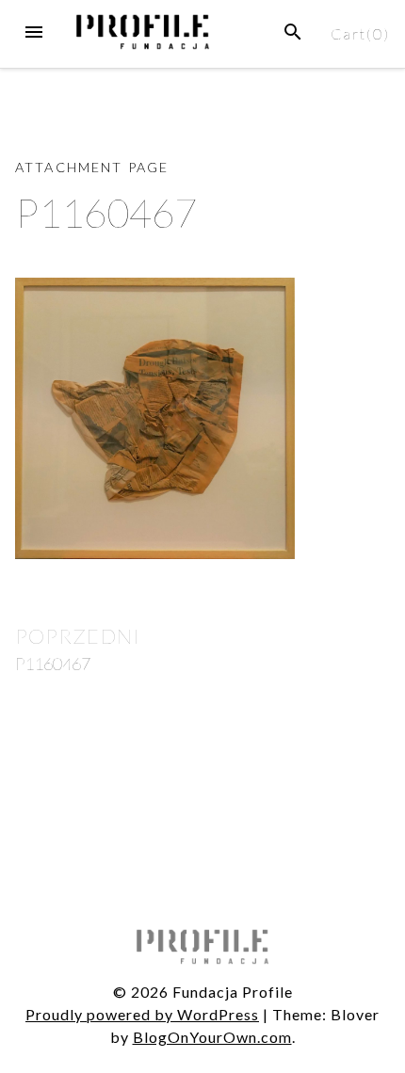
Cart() (360, 33)
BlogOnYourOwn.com (212, 1037)
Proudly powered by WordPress (142, 1014)
